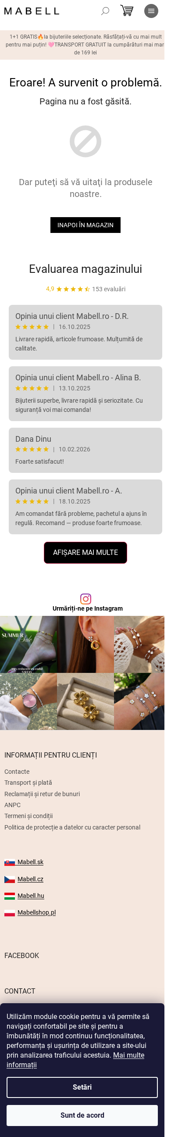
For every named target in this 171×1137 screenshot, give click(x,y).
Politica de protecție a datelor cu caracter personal (72, 827)
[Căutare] (105, 11)
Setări (82, 1087)
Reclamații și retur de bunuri (42, 793)
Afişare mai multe (85, 552)
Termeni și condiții (28, 815)
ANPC (12, 804)
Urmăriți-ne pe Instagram (88, 608)
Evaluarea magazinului (85, 268)
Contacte (16, 771)
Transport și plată (28, 782)
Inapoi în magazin (85, 225)
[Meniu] (151, 11)
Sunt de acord (82, 1115)
